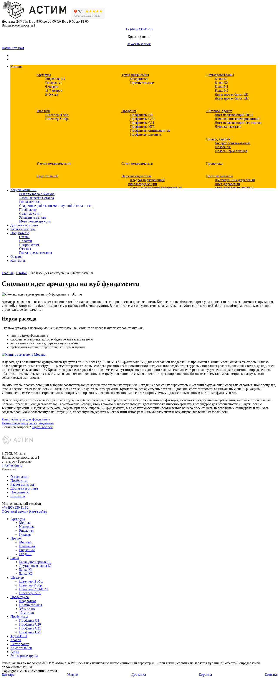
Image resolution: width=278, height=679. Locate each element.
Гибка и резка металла (35, 252)
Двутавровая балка (220, 75)
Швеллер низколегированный (237, 119)
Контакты (17, 260)
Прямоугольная (30, 605)
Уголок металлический (53, 163)
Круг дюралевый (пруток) (234, 188)
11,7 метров (53, 90)
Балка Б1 (221, 79)
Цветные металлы (219, 176)
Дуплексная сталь (228, 126)
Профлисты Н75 (142, 126)
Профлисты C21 (142, 123)
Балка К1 (221, 86)
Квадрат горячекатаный (232, 143)
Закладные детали (32, 217)
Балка (14, 558)
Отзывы (25, 249)
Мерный (25, 542)
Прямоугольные (142, 83)
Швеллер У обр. (57, 119)
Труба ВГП (18, 636)
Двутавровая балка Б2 (35, 566)
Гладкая (25, 534)
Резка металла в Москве (37, 194)
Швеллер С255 (30, 593)
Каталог (16, 66)
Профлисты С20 (142, 119)
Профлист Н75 (30, 632)
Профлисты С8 (141, 115)
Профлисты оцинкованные (150, 130)
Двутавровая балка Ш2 (232, 98)
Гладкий (25, 554)
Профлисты (19, 616)
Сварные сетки (30, 213)
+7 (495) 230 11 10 (15, 507)
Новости (25, 241)
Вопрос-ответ (29, 245)
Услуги (72, 674)
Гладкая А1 (53, 83)
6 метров (51, 86)
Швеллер (43, 111)
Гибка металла (29, 202)
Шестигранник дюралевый (235, 180)
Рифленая (26, 530)
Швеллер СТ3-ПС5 (33, 589)
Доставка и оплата (24, 225)
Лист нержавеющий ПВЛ (234, 115)
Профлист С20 (30, 624)
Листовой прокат (219, 111)
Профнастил (28, 209)
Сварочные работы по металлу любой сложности (55, 206)
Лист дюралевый (227, 184)
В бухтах (51, 94)
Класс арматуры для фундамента (26, 419)
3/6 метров (27, 609)
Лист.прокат (19, 644)
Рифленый (27, 550)
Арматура (43, 75)
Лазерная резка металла (36, 198)
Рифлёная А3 (55, 79)
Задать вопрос (42, 427)
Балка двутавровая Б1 (35, 562)
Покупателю (19, 233)
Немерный (27, 546)
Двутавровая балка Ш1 (232, 94)
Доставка (138, 674)
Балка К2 (221, 90)
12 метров (26, 612)
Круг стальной (47, 176)
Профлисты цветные (145, 134)
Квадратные (139, 79)
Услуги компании (23, 190)
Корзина (205, 674)
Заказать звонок (139, 44)
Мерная (24, 523)
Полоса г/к (223, 147)
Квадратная (27, 601)
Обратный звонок (15, 511)
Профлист (128, 111)
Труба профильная (135, 75)
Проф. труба (19, 597)
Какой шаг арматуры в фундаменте (28, 423)
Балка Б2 (221, 83)
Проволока (214, 163)
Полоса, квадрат (218, 139)
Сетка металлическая (137, 163)
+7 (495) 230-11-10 (139, 29)
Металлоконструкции (35, 221)
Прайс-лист (19, 480)
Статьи (24, 237)
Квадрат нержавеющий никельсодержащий (146, 182)
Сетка (14, 652)
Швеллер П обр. (57, 115)
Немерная (26, 526)
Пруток (16, 538)
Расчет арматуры (22, 229)
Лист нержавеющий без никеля (238, 123)
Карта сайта (38, 511)
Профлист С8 (29, 620)
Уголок (15, 640)
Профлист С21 (30, 628)
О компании (19, 476)
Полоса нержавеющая (231, 151)
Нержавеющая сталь (136, 176)
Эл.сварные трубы (24, 655)
